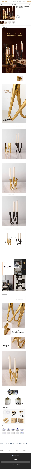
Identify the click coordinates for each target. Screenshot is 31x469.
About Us (20, 1)
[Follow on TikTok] (14, 459)
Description (3, 25)
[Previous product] (29, 4)
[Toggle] (1, 25)
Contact (23, 1)
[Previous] (1, 12)
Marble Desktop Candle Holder (26, 451)
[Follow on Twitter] (15, 459)
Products (14, 1)
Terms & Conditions (18, 464)
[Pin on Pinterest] (19, 19)
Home (12, 1)
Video (17, 1)
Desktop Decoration (6, 4)
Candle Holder (13, 4)
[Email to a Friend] (18, 19)
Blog (25, 1)
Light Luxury (19, 17)
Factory (2, 438)
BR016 (17, 17)
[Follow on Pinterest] (16, 459)
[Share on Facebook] (16, 19)
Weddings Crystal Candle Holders (19, 451)
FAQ (2, 440)
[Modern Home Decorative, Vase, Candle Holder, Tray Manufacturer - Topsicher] (3, 2)
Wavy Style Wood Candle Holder (11, 451)
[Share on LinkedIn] (21, 19)
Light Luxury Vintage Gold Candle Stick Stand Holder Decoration (3, 451)
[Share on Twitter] (17, 19)
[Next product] (28, 4)
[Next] (14, 12)
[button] (1, 17)
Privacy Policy (13, 464)
